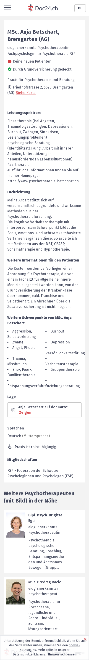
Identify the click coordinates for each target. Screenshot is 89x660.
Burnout (57, 331)
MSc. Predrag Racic (44, 582)
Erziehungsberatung (62, 386)
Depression (60, 342)
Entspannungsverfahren (28, 386)
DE (80, 8)
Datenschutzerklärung (29, 654)
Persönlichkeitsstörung (65, 353)
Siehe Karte (26, 93)
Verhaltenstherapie (61, 364)
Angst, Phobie (24, 347)
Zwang (17, 342)
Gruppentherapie (65, 369)
